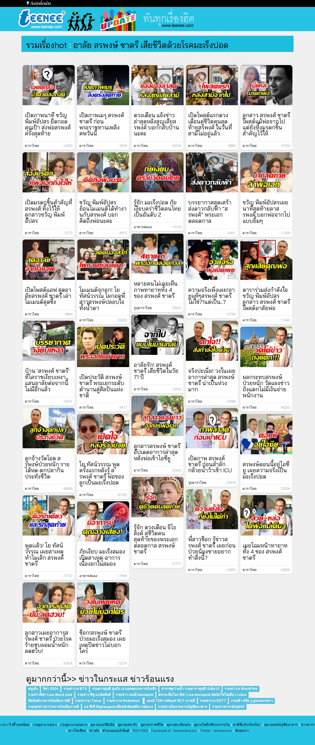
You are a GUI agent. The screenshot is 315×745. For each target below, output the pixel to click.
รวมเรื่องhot (46, 45)
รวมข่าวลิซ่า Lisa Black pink (50, 695)
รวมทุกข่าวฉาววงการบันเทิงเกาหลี (53, 707)
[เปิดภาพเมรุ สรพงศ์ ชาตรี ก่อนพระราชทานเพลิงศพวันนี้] (103, 85)
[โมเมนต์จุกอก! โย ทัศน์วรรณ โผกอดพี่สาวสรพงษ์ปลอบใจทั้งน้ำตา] (103, 259)
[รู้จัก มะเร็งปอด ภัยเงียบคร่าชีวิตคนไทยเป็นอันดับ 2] (157, 172)
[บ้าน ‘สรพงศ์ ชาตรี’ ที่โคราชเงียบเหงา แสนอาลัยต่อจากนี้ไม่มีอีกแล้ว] (49, 341)
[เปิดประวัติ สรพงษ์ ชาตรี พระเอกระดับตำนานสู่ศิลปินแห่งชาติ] (103, 347)
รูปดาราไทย (143, 308)
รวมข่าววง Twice (88, 701)
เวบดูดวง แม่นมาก (73, 725)
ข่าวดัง (94, 731)
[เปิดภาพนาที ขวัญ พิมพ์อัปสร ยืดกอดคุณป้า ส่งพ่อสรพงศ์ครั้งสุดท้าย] (49, 85)
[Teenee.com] (76, 19)
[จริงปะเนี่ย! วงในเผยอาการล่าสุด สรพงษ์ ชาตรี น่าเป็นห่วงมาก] (212, 341)
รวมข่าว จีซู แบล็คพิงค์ (94, 695)
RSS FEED (140, 731)
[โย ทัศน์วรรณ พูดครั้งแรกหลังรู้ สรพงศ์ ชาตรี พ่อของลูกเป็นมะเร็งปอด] (103, 434)
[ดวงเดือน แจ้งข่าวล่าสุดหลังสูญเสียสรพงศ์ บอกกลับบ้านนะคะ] (157, 85)
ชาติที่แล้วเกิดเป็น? (247, 725)
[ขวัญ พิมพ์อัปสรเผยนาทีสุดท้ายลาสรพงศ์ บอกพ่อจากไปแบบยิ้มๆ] (266, 172)
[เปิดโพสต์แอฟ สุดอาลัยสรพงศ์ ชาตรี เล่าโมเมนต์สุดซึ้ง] (49, 259)
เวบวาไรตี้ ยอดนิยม (15, 725)
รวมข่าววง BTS (75, 689)
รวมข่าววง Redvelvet (124, 701)
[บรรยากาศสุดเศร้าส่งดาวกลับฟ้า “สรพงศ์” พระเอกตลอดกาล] (212, 172)
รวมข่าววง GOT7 (213, 701)
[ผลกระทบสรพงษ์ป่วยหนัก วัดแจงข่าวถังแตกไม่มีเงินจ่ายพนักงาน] (266, 347)
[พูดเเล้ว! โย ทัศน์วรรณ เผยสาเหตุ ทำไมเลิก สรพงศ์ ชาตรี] (49, 515)
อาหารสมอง (88, 576)
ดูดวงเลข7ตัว (127, 725)
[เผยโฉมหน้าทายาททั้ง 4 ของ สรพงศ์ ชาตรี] (266, 515)
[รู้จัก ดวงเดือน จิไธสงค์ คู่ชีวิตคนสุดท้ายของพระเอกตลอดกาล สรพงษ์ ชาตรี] (157, 497)
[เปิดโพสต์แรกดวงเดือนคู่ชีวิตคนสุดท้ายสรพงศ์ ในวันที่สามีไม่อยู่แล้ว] (212, 85)
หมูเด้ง (33, 689)
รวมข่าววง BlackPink (241, 689)
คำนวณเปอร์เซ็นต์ (115, 731)
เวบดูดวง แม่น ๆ (45, 725)
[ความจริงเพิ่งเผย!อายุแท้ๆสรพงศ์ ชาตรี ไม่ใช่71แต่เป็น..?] (212, 259)
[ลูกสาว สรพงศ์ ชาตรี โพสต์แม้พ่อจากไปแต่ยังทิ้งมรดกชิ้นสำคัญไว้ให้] (266, 85)
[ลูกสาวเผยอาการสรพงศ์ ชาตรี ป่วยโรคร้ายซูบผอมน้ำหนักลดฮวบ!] (49, 602)
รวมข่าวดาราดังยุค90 (228, 707)
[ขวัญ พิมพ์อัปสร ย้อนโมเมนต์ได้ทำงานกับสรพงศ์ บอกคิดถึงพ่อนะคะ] (103, 172)
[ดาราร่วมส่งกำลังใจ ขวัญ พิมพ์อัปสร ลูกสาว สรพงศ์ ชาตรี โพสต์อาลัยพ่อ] (266, 259)
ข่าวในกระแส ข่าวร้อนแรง (126, 679)
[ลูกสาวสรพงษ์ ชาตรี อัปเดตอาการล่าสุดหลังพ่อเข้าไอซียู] (157, 416)
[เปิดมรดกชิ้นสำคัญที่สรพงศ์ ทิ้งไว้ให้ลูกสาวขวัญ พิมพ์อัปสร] (49, 172)
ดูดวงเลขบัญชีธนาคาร (281, 725)
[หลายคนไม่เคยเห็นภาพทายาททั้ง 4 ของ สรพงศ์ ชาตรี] (157, 253)
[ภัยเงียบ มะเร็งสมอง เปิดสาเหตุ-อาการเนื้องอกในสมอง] (103, 521)
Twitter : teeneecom (216, 731)
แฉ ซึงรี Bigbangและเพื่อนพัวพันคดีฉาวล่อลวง (118, 707)
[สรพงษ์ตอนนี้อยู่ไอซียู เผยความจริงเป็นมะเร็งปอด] (266, 434)
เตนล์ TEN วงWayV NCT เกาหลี (171, 701)
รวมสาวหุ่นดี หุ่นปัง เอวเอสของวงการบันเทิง (124, 689)
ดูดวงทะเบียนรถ (179, 725)
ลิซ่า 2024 (50, 689)
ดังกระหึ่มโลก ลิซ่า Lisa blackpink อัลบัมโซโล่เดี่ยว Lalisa (202, 695)
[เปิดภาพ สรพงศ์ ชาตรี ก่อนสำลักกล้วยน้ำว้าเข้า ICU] (212, 428)
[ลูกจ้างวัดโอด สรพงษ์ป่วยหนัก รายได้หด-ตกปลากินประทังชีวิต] (49, 428)
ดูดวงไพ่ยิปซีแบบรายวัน (212, 725)
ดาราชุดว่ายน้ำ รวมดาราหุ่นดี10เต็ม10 (190, 689)
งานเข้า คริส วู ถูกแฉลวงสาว (252, 701)
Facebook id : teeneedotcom (174, 731)
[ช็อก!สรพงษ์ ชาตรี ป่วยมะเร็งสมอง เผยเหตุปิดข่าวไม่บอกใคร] (103, 602)
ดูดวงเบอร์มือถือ (103, 725)
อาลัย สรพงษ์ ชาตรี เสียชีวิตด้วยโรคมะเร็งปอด (151, 45)
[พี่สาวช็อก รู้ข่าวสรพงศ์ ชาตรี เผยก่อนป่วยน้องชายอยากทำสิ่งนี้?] (212, 509)
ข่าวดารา (308, 725)
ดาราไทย (32, 146)
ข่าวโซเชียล (77, 731)
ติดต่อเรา (242, 731)
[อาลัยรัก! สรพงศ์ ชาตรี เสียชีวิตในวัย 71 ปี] (157, 334)
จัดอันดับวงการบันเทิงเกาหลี (49, 701)
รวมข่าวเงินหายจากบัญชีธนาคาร (182, 707)
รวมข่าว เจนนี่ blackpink (134, 695)
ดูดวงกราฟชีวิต (152, 725)
